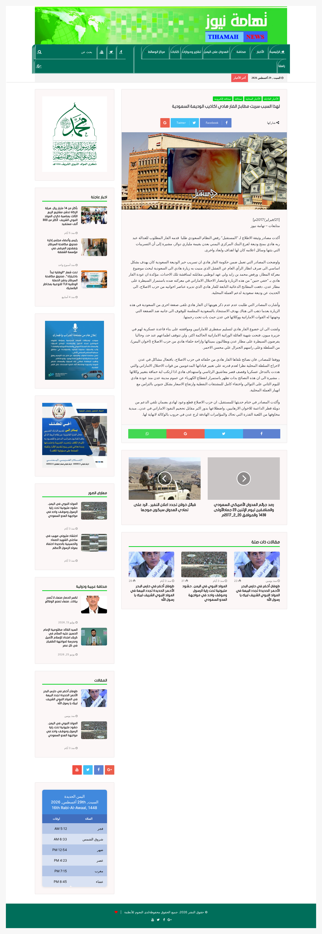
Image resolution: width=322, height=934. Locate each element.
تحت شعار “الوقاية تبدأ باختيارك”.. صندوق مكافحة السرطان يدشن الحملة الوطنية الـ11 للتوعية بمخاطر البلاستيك (60, 280)
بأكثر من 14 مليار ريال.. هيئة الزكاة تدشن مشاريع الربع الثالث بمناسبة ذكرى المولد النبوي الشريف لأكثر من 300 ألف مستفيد (60, 216)
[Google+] (39, 66)
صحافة (241, 52)
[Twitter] (111, 52)
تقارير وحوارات (191, 52)
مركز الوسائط (156, 52)
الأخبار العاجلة (271, 98)
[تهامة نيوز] (161, 27)
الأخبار (260, 52)
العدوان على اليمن (216, 52)
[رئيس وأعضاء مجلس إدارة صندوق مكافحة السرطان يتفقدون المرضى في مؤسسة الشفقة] (94, 247)
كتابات (175, 52)
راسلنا (281, 66)
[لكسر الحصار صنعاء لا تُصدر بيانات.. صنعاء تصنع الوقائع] (94, 604)
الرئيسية (275, 52)
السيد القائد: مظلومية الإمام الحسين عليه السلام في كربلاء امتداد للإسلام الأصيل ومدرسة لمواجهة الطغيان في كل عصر (60, 637)
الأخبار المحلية (253, 98)
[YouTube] (102, 52)
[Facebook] (121, 52)
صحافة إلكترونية (222, 98)
